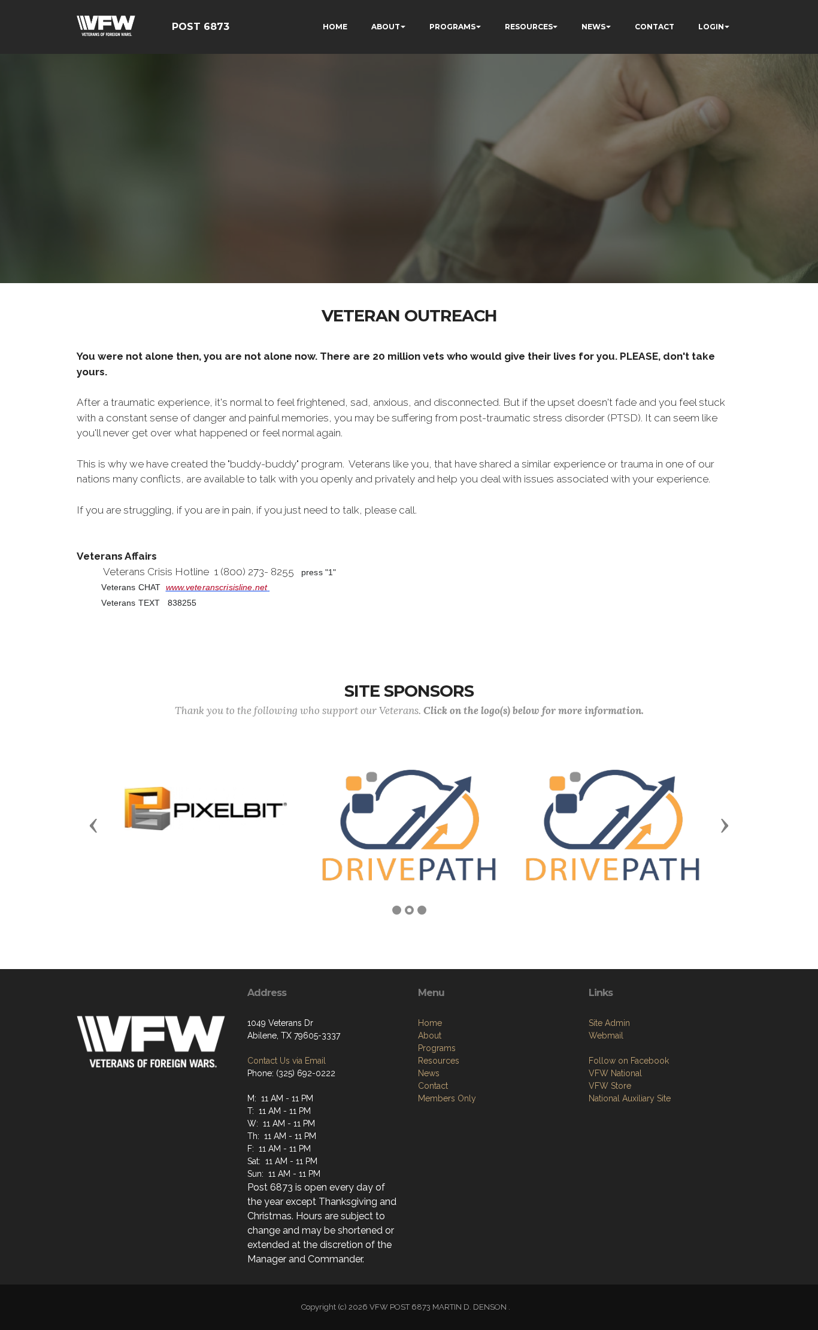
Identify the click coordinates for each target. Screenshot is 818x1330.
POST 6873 (200, 26)
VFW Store (610, 1086)
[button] (93, 825)
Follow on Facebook (629, 1060)
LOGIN (711, 26)
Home (430, 1023)
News (429, 1073)
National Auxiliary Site (630, 1098)
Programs (437, 1048)
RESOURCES (529, 26)
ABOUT (385, 26)
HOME (335, 26)
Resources (438, 1060)
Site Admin (609, 1023)
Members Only (447, 1098)
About (429, 1035)
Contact (433, 1086)
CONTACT (654, 26)
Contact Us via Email (286, 1060)
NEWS (593, 26)
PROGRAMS (452, 26)
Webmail (606, 1035)
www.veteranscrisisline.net (217, 587)
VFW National (615, 1073)
